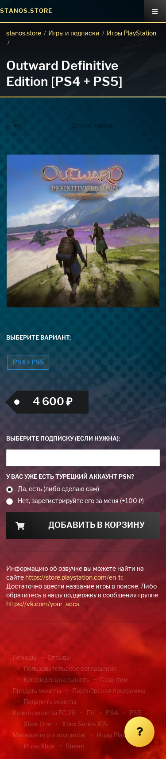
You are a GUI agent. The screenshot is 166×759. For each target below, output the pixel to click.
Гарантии (114, 680)
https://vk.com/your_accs (42, 604)
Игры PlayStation (131, 34)
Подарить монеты (49, 702)
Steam (75, 747)
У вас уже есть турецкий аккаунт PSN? (70, 477)
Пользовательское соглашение (70, 669)
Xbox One (37, 724)
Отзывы (59, 658)
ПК (90, 713)
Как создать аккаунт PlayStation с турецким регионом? (144, 145)
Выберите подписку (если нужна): (63, 439)
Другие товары (93, 126)
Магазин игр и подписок (48, 735)
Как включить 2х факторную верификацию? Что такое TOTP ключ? (143, 150)
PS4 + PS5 (28, 363)
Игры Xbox (39, 747)
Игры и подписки (74, 34)
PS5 (135, 713)
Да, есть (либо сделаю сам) (58, 489)
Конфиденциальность (56, 680)
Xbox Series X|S (84, 724)
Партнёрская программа (109, 691)
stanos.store (23, 34)
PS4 (112, 713)
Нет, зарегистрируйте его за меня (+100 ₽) (81, 501)
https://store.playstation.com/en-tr (73, 578)
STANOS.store (26, 11)
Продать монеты (36, 691)
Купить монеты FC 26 (43, 713)
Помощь (24, 658)
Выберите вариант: (38, 338)
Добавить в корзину (96, 526)
